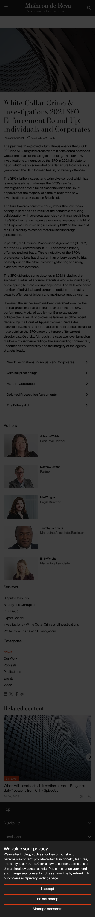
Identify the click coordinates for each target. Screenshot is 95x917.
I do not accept (47, 898)
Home (3, 20)
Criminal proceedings (22, 372)
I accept (47, 888)
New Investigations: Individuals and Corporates (40, 362)
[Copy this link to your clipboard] (22, 694)
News (8, 651)
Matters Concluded (21, 383)
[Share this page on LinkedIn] (5, 694)
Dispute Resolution (17, 597)
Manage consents (47, 908)
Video (8, 684)
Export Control (14, 617)
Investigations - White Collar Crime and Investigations (41, 624)
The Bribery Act (18, 405)
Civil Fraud (11, 611)
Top (7, 809)
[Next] (89, 757)
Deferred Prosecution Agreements (32, 394)
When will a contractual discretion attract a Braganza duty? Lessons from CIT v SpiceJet (44, 788)
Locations (12, 837)
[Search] (89, 8)
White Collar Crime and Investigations (30, 631)
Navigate (12, 823)
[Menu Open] (6, 8)
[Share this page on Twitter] (11, 694)
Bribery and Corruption (20, 604)
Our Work (10, 658)
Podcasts (10, 665)
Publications (12, 671)
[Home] (47, 8)
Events (8, 678)
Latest (15, 20)
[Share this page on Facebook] (16, 694)
